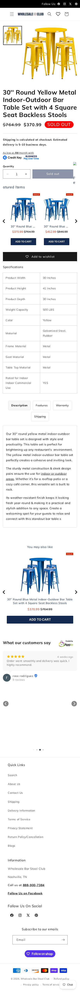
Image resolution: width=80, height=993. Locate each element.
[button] (12, 14)
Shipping (13, 802)
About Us (14, 784)
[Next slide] (76, 221)
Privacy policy (31, 984)
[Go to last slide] (4, 221)
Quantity (8, 166)
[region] (40, 221)
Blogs (11, 845)
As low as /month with (18, 153)
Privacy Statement (20, 828)
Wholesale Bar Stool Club (35, 978)
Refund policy (61, 978)
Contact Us (15, 793)
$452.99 (50, 231)
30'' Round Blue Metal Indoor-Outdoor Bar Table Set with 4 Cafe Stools (56, 226)
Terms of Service (19, 819)
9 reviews (19, 679)
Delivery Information (21, 810)
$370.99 (17, 231)
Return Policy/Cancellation (25, 837)
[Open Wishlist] (58, 14)
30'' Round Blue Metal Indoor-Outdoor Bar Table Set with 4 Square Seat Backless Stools (23, 226)
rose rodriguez (23, 676)
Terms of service (52, 984)
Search (12, 775)
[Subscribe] (63, 939)
